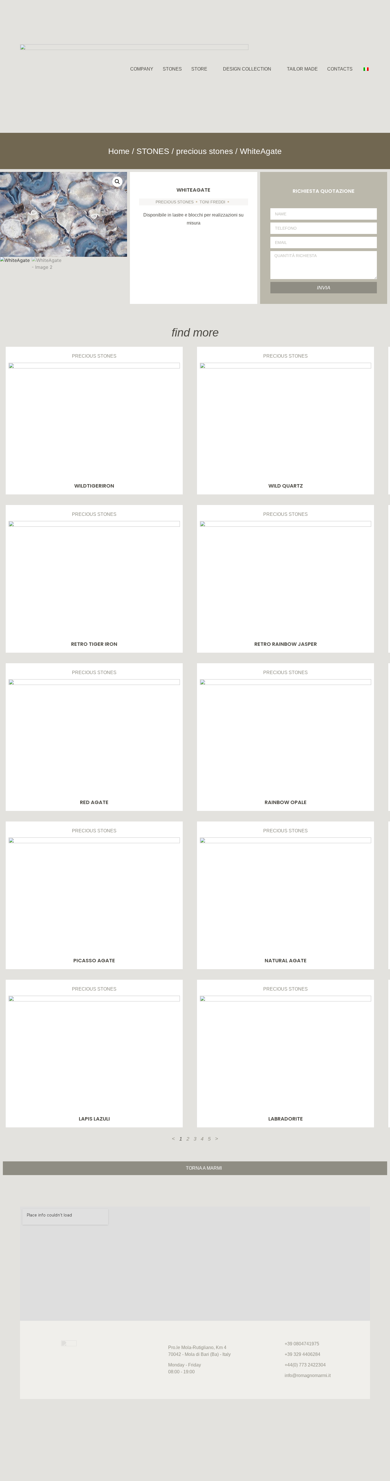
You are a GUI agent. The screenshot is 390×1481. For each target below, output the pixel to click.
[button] (117, 182)
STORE (199, 69)
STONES (172, 69)
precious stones (204, 151)
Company (141, 69)
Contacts (340, 69)
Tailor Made (302, 69)
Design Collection (247, 69)
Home (119, 151)
